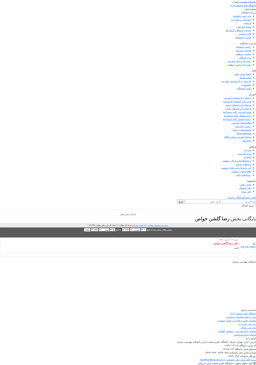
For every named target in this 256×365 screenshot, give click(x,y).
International (244, 133)
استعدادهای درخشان (241, 130)
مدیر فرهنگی (245, 57)
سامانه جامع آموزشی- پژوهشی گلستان (237, 331)
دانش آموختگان (243, 88)
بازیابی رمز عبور (128, 214)
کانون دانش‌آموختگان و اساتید (241, 197)
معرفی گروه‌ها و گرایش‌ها (238, 30)
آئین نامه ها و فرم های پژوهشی (236, 167)
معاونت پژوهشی (243, 54)
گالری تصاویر (244, 33)
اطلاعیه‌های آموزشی (241, 122)
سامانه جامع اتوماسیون (244, 334)
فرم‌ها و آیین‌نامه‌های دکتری (238, 108)
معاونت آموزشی (243, 50)
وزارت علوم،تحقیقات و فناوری (241, 317)
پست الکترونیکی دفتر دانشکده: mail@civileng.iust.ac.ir (228, 359)
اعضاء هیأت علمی (242, 74)
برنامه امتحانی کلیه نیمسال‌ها (237, 119)
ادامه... (236, 248)
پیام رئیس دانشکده (242, 16)
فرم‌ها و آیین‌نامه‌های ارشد (238, 105)
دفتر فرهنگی (245, 188)
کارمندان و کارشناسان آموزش (236, 81)
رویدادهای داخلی (243, 175)
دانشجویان (246, 84)
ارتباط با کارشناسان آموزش (237, 97)
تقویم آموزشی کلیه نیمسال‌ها (237, 112)
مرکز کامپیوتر (244, 153)
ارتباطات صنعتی (243, 164)
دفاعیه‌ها (247, 140)
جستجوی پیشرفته (139, 225)
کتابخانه (247, 157)
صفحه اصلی (250, 9)
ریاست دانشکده (243, 46)
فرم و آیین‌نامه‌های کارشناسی (236, 101)
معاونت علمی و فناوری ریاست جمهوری (236, 320)
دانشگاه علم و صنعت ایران (243, 313)
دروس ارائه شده (243, 126)
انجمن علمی (245, 184)
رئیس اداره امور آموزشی (239, 61)
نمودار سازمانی (243, 26)
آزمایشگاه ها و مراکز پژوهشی (236, 160)
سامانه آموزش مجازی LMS (237, 137)
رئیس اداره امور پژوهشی (239, 64)
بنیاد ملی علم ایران (247, 324)
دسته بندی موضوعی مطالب (158, 225)
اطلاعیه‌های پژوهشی (241, 171)
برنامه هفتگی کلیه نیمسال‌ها (237, 115)
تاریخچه (247, 23)
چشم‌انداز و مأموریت (241, 19)
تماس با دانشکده (243, 37)
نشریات (247, 150)
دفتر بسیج (246, 191)
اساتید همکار (245, 77)
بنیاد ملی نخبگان (248, 327)
